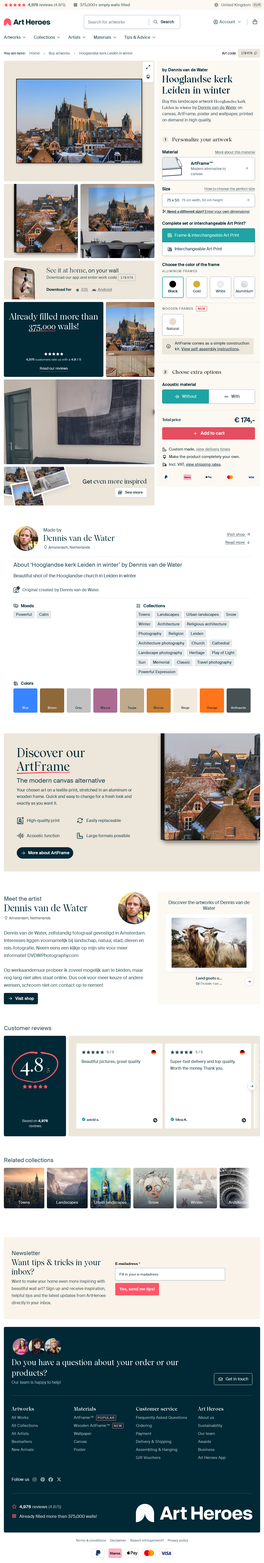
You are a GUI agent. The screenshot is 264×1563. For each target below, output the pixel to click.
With (235, 396)
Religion (176, 633)
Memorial (161, 662)
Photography (149, 633)
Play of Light (223, 652)
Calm (43, 614)
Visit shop (236, 534)
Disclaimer (118, 1540)
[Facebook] (51, 1480)
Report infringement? (147, 1540)
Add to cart (213, 433)
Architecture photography (161, 643)
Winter (144, 624)
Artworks (12, 37)
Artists (74, 37)
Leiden (197, 633)
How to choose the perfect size (229, 188)
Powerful (24, 614)
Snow (231, 614)
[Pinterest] (43, 1480)
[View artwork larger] (148, 67)
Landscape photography (160, 652)
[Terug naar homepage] (27, 22)
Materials (102, 37)
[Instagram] (34, 1480)
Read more (235, 542)
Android (105, 289)
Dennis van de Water (188, 70)
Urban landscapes (202, 614)
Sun (142, 662)
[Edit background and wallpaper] (148, 76)
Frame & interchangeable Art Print (207, 235)
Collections (44, 37)
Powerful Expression (157, 671)
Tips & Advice (137, 37)
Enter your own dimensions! (208, 211)
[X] (59, 1480)
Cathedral (220, 643)
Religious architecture (207, 624)
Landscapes (168, 614)
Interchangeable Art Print (198, 249)
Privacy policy (178, 1540)
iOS (84, 289)
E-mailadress (127, 1264)
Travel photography (214, 662)
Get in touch (237, 1379)
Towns (144, 614)
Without (189, 396)
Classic (183, 662)
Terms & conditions (91, 1540)
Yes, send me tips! (137, 1289)
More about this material (235, 152)
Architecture (169, 624)
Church (198, 643)
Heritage (197, 652)
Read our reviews (54, 368)
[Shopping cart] (255, 22)
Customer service (156, 1409)
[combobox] (116, 22)
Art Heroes (211, 1409)
